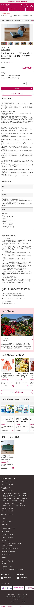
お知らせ (22, 574)
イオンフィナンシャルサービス (16, 601)
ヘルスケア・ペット (8, 505)
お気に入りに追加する (17, 93)
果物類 (24, 493)
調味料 (23, 498)
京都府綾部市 (4, 386)
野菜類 (4, 496)
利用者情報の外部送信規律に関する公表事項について (17, 596)
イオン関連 (5, 524)
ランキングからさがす (7, 508)
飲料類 (24, 496)
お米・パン (17, 493)
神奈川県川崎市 (4, 430)
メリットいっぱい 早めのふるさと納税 (11, 543)
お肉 (4, 493)
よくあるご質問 (6, 554)
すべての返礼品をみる (17, 392)
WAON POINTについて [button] (18, 78)
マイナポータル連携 (7, 566)
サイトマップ (11, 594)
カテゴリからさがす (7, 490)
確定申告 (4, 563)
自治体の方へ (23, 577)
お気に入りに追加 (32, 339)
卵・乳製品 (12, 496)
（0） (11, 62)
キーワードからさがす (7, 484)
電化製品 (14, 500)
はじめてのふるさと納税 (8, 534)
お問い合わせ (7, 577)
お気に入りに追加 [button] (13, 386)
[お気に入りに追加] (32, 339)
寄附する (17, 88)
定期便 (17, 505)
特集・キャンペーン (21, 9)
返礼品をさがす (12, 9)
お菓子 (4, 498)
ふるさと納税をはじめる (30, 9)
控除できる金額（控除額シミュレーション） (13, 569)
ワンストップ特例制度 (7, 561)
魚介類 (9, 493)
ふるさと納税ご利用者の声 (8, 551)
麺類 (10, 498)
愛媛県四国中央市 (19, 430)
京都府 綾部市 (5, 50)
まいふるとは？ (6, 540)
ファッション (6, 503)
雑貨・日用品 (6, 500)
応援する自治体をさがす (4, 9)
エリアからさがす (6, 481)
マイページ (7, 574)
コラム (3, 518)
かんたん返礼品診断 (7, 545)
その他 (23, 505)
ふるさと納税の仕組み (7, 537)
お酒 (19, 496)
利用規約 (25, 594)
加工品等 (16, 498)
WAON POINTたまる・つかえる (10, 548)
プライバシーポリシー (16, 599)
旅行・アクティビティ (17, 503)
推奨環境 (18, 594)
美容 (21, 500)
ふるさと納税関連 (6, 522)
